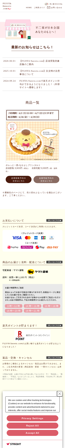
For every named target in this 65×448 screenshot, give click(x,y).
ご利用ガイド (39, 7)
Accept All (32, 433)
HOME (29, 7)
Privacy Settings (33, 418)
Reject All (32, 425)
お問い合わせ (56, 7)
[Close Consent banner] (59, 393)
